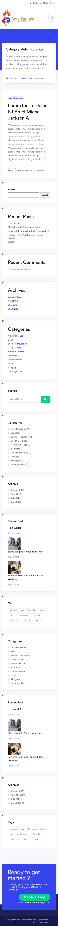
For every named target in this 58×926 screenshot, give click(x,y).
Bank (10, 340)
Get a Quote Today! (34, 897)
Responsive (14, 621)
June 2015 (13, 309)
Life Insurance (15, 360)
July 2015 (12, 305)
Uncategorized (15, 371)
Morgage (12, 367)
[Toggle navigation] (52, 18)
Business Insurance (17, 344)
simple (27, 621)
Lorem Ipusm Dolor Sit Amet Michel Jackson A (27, 111)
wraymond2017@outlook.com (20, 171)
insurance (13, 356)
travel (36, 621)
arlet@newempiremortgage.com (33, 902)
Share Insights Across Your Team (24, 227)
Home (9, 78)
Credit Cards (14, 348)
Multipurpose (23, 615)
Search (11, 190)
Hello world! (14, 223)
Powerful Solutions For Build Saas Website (29, 231)
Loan (10, 363)
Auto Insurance (16, 98)
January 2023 (14, 297)
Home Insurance (16, 352)
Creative (32, 610)
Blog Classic (20, 78)
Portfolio (36, 615)
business (13, 610)
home (42, 610)
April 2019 (13, 301)
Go (45, 399)
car (22, 610)
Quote (11, 242)
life (10, 615)
